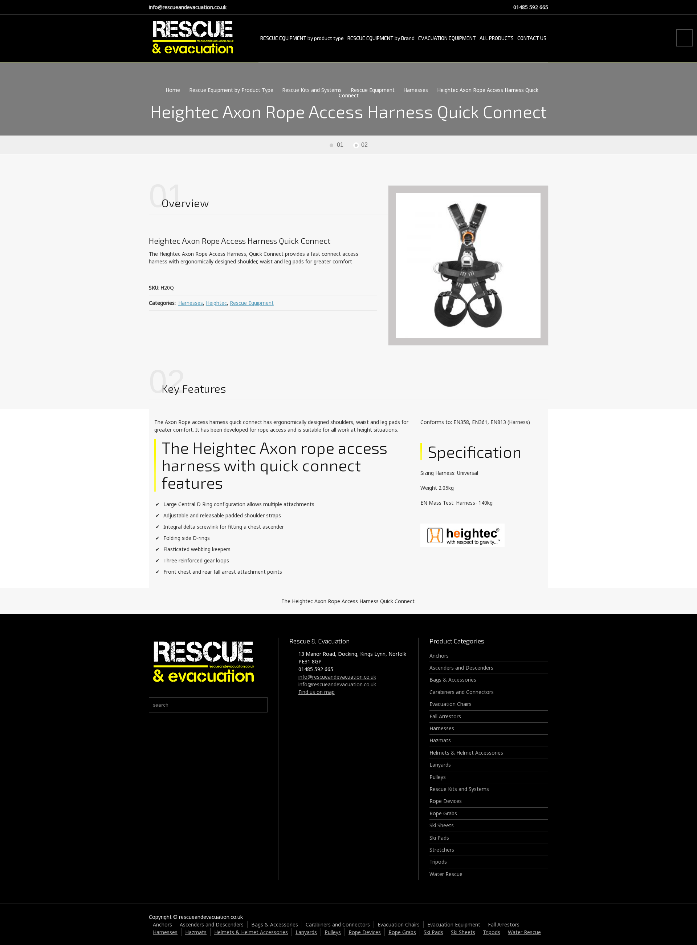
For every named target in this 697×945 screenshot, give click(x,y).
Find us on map (316, 691)
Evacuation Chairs (450, 703)
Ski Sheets (441, 825)
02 (364, 145)
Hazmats (440, 740)
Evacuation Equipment (453, 924)
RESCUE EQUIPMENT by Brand (381, 38)
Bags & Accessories (452, 679)
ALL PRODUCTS (497, 38)
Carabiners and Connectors (461, 691)
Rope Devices (445, 800)
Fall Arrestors (445, 716)
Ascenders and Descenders (461, 667)
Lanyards (440, 764)
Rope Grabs (443, 813)
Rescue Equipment (252, 302)
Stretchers (441, 849)
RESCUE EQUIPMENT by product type (302, 38)
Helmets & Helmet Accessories (466, 752)
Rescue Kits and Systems (459, 789)
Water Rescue (445, 874)
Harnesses (190, 302)
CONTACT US (531, 38)
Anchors (439, 655)
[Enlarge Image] (468, 265)
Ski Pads (439, 837)
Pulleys (437, 777)
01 (340, 145)
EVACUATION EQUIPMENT (447, 38)
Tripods (438, 861)
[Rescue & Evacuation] (192, 38)
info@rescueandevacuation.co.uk (188, 7)
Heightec (216, 302)
